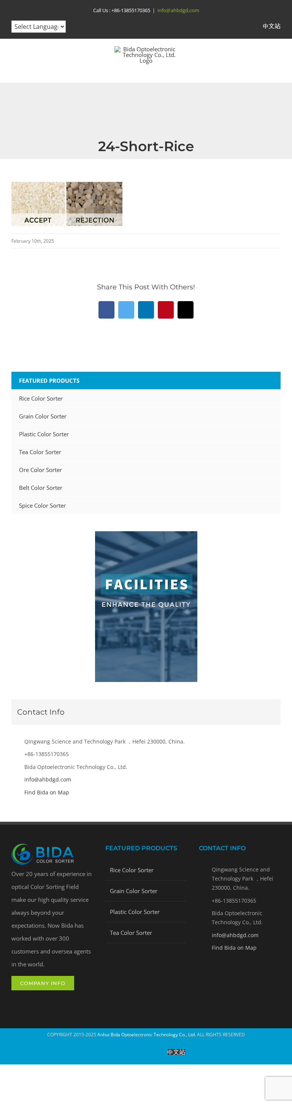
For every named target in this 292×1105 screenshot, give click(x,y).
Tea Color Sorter (40, 452)
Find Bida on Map (46, 792)
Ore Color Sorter (40, 470)
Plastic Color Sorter (44, 434)
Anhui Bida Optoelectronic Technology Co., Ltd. (146, 1034)
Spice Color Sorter (42, 505)
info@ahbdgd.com (178, 10)
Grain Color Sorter (43, 416)
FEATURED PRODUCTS (49, 380)
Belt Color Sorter (40, 487)
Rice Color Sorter (41, 398)
